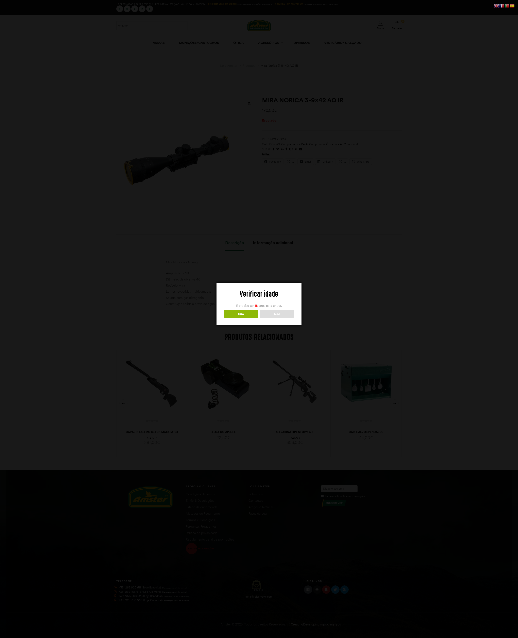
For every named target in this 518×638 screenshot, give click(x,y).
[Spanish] (512, 5)
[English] (496, 5)
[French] (501, 5)
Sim (241, 314)
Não (277, 314)
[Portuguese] (507, 5)
